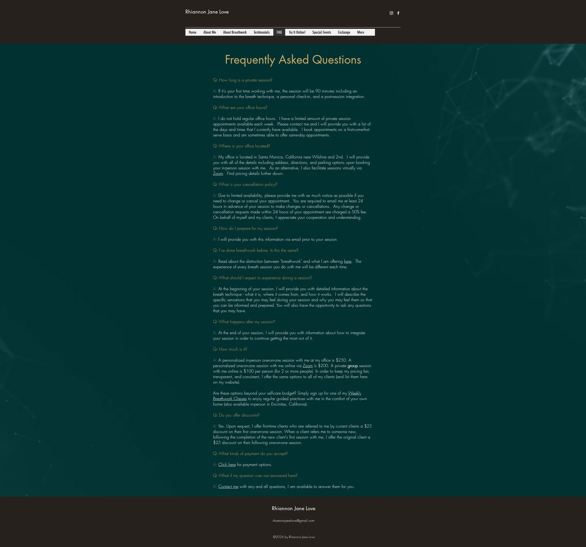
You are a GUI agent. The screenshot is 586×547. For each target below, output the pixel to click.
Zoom (218, 173)
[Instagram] (391, 13)
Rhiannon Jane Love (207, 11)
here (347, 261)
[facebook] (398, 13)
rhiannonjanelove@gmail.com (294, 520)
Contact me (228, 486)
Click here (227, 464)
